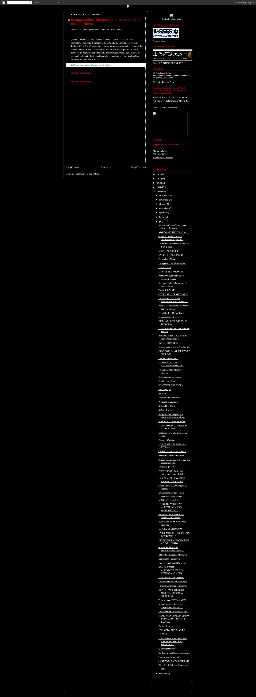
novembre (163, 199)
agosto (162, 212)
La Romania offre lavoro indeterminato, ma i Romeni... (173, 300)
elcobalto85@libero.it (163, 157)
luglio (162, 216)
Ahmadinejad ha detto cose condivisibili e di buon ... (170, 606)
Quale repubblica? (166, 648)
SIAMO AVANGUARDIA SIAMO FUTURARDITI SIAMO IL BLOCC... (173, 618)
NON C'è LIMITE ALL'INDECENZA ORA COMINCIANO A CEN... (171, 570)
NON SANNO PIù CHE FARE (171, 421)
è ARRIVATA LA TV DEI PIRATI (173, 661)
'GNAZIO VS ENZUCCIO (170, 528)
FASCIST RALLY (166, 466)
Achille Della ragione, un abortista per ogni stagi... (173, 307)
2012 (159, 174)
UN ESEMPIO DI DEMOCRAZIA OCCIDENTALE (173, 535)
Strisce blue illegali (167, 406)
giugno (162, 221)
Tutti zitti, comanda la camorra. (172, 585)
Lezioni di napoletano (168, 358)
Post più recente (73, 167)
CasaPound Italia (163, 73)
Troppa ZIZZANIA (166, 290)
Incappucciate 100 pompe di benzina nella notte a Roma (171, 416)
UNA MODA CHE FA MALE (171, 630)
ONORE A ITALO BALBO (170, 254)
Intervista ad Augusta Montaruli (172, 554)
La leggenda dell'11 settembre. (172, 263)
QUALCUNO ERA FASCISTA (172, 451)
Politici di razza (165, 626)
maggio (162, 673)
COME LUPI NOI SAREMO (171, 312)
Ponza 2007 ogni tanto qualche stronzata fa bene (171, 277)
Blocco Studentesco (164, 77)
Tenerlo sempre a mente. (169, 657)
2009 (159, 187)
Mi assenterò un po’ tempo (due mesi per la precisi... (172, 227)
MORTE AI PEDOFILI (168, 250)
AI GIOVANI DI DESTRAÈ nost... (173, 232)
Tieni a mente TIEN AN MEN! (172, 600)
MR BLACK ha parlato (168, 500)
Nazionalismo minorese (169, 397)
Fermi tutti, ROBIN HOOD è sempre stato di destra (171, 516)
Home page (105, 167)
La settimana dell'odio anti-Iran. (172, 581)
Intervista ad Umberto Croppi (171, 455)
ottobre (162, 203)
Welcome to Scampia (168, 401)
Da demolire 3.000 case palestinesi (174, 652)
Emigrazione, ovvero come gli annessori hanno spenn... (171, 494)
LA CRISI (162, 634)
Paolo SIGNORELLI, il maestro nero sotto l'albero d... (172, 337)
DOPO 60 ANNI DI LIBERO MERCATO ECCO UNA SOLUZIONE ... (171, 593)
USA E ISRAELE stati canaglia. (173, 611)
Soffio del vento (165, 410)
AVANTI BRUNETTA (168, 342)
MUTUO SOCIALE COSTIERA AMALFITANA (172, 427)
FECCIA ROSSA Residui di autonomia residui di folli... (171, 473)
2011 (159, 178)
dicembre (163, 195)
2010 (159, 182)
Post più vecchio (138, 167)
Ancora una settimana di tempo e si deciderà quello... (174, 461)
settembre (164, 208)
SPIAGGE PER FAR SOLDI (171, 271)
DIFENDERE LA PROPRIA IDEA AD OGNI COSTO (173, 542)
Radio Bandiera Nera (165, 81)
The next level (164, 267)
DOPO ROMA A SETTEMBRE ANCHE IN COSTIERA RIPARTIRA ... (172, 641)
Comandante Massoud (168, 259)
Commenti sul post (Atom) (87, 173)
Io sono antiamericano (168, 317)
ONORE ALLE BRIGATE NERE (173, 294)
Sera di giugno (164, 389)
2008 (159, 191)
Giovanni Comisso (166, 440)
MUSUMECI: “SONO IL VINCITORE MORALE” (171, 364)
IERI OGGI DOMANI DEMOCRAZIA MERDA (171, 549)
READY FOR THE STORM (170, 385)
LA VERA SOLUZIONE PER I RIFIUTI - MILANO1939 (172, 480)
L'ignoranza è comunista (169, 558)
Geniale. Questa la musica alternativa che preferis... (170, 238)
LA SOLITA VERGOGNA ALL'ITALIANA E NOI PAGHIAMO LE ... (170, 507)
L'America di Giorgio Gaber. (171, 577)
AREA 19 (162, 393)
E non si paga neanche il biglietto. (173, 346)
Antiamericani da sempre (169, 376)
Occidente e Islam (166, 381)
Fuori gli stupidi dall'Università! (172, 562)
